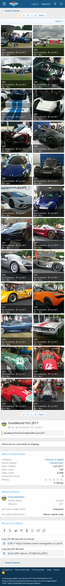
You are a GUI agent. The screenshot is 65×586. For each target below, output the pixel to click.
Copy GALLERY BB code (12, 549)
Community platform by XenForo (27, 578)
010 (35, 178)
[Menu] (4, 4)
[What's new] (55, 4)
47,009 (59, 500)
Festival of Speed (54, 459)
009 (3, 178)
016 (35, 274)
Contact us (7, 569)
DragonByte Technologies (22, 583)
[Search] (61, 4)
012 (35, 210)
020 (35, 339)
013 (3, 242)
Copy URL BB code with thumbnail (18, 539)
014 (35, 242)
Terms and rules (22, 569)
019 (3, 339)
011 (3, 210)
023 (3, 403)
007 (3, 146)
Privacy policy (38, 569)
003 (3, 81)
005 (3, 114)
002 (35, 49)
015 (3, 274)
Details (37, 583)
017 (3, 307)
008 (35, 146)
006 (35, 114)
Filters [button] (58, 21)
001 (3, 49)
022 (35, 371)
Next (41, 15)
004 (35, 81)
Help (49, 569)
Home (56, 569)
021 (3, 371)
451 (61, 503)
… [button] (31, 15)
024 (35, 403)
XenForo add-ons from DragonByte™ (41, 581)
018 (35, 307)
